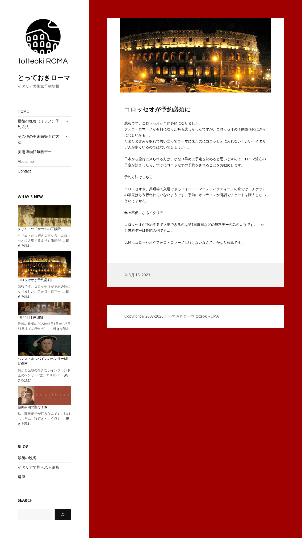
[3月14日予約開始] (44, 308)
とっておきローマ (44, 77)
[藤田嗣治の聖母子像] (44, 395)
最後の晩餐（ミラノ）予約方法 (38, 124)
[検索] (63, 514)
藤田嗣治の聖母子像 (32, 407)
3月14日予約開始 (30, 317)
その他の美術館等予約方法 (38, 139)
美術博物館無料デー (35, 152)
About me (26, 162)
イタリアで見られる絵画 (38, 467)
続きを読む (61, 329)
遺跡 (21, 477)
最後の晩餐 (27, 458)
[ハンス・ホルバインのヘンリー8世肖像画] (44, 345)
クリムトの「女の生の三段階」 (41, 229)
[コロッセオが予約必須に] (44, 264)
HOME (23, 111)
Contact (24, 171)
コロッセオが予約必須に (36, 280)
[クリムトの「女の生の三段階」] (44, 215)
